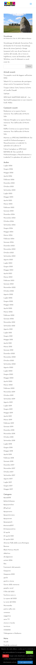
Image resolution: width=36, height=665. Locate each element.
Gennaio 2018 (8, 461)
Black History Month (11, 550)
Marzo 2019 (8, 420)
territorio (7, 626)
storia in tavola (9, 623)
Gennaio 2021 (8, 350)
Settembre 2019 (9, 399)
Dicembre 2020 (9, 353)
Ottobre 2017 (8, 472)
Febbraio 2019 (9, 423)
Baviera (6, 546)
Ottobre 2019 (8, 395)
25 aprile (7, 532)
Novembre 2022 (10, 287)
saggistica (7, 616)
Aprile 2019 (8, 416)
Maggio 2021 (8, 339)
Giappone (7, 571)
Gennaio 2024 (9, 242)
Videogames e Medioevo (12, 633)
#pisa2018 (7, 497)
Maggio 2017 (8, 489)
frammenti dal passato (12, 567)
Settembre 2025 (9, 190)
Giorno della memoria (11, 584)
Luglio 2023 (8, 263)
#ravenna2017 (9, 525)
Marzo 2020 (8, 385)
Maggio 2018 (8, 451)
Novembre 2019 (9, 392)
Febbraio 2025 (9, 207)
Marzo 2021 (8, 346)
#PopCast (7, 508)
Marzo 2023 (8, 277)
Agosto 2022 (8, 294)
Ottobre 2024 (9, 221)
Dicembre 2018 (9, 430)
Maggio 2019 (8, 413)
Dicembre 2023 (9, 246)
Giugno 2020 (8, 374)
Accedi (6, 642)
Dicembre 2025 (9, 183)
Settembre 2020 (10, 364)
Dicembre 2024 (9, 214)
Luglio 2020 (8, 371)
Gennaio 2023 (9, 284)
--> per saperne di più (25, 662)
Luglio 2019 (8, 406)
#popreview (8, 518)
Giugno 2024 (8, 228)
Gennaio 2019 (8, 426)
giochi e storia (9, 581)
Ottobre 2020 (9, 360)
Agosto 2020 (8, 367)
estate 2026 (8, 560)
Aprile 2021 (8, 343)
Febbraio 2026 (9, 179)
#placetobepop (26, 38)
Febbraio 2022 (9, 315)
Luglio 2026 (8, 166)
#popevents (8, 511)
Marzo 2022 (8, 312)
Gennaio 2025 (9, 211)
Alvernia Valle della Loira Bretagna (16, 543)
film (5, 564)
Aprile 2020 (8, 381)
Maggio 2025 (8, 197)
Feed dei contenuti (10, 645)
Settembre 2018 (9, 440)
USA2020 (7, 630)
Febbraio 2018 (9, 458)
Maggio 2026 (8, 173)
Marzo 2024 (8, 235)
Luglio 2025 (8, 193)
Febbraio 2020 (9, 388)
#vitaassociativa (9, 529)
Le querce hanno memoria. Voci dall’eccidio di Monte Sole (16, 113)
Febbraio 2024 (9, 239)
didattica (7, 553)
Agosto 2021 (8, 329)
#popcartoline (9, 504)
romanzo (7, 612)
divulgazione (8, 557)
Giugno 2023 (8, 266)
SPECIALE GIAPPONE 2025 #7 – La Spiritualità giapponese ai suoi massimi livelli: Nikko (18, 100)
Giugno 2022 (8, 301)
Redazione (9, 38)
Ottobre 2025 (9, 186)
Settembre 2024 (9, 225)
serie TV (7, 619)
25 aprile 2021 (9, 536)
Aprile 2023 (8, 273)
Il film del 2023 (9, 591)
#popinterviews (9, 515)
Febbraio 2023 (9, 280)
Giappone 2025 (9, 574)
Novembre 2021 (9, 322)
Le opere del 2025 (10, 598)
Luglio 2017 (8, 482)
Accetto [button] (29, 652)
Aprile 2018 (8, 454)
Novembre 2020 (10, 357)
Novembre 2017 (9, 468)
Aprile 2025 (8, 200)
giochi (6, 578)
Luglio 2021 (8, 333)
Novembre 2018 (9, 433)
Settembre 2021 (9, 326)
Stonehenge (8, 36)
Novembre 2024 (9, 218)
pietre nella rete (9, 609)
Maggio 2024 (8, 232)
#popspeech (8, 522)
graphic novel (8, 588)
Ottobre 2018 (8, 437)
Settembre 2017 (9, 475)
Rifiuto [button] (6, 656)
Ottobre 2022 (9, 291)
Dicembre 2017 (9, 465)
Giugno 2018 (8, 447)
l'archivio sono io (10, 595)
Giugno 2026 (8, 169)
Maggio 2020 (8, 378)
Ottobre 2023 (9, 252)
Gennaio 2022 (9, 319)
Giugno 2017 (8, 486)
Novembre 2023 (9, 249)
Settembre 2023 (9, 256)
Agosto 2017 (8, 479)
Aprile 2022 (8, 308)
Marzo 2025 (8, 204)
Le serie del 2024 (10, 602)
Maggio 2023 (8, 270)
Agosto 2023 (8, 260)
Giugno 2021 (8, 336)
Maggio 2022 (8, 305)
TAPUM (6, 94)
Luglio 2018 (8, 444)
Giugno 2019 (8, 409)
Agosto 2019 (8, 402)
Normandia (8, 605)
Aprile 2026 (8, 176)
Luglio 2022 (8, 298)
